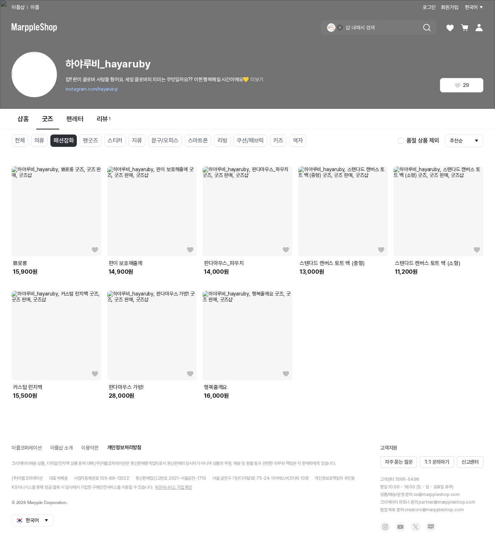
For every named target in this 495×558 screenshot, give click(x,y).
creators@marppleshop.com (433, 509)
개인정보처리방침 (124, 447)
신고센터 (470, 462)
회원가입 (449, 7)
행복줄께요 (215, 387)
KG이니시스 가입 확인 (173, 487)
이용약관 (89, 448)
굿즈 (48, 119)
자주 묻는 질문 (398, 462)
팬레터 (74, 119)
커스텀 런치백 (27, 387)
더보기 (256, 79)
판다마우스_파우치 (224, 263)
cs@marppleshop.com (436, 494)
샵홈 (23, 119)
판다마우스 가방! (126, 387)
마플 (34, 7)
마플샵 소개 (61, 448)
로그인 (429, 7)
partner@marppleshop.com (447, 502)
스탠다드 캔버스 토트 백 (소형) (427, 263)
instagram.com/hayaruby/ (91, 89)
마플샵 (18, 7)
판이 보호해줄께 (125, 263)
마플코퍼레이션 (27, 448)
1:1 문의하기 (437, 462)
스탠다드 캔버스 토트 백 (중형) (332, 263)
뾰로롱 (20, 263)
